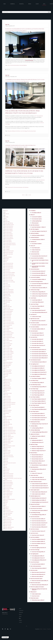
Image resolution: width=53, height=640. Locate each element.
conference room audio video (10, 275)
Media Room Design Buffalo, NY (37, 448)
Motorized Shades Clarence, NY (37, 458)
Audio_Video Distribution (9, 238)
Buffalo (6, 255)
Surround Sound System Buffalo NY (38, 564)
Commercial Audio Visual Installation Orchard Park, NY (40, 264)
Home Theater (7, 346)
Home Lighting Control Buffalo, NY (38, 368)
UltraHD (6, 516)
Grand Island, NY (33, 314)
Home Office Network (8, 340)
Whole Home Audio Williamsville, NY (38, 574)
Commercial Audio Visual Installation (37, 258)
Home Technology (8, 345)
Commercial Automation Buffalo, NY (20, 30)
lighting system (7, 390)
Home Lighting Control (9, 328)
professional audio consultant (10, 445)
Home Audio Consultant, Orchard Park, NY (39, 324)
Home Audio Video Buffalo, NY (37, 341)
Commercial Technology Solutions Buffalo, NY (40, 283)
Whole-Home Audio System (35, 582)
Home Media (7, 329)
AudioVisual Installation (34, 233)
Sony (5, 505)
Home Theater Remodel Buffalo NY (38, 407)
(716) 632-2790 (5, 614)
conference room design (9, 280)
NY (5, 414)
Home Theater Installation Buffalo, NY (38, 401)
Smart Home (7, 470)
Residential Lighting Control (35, 496)
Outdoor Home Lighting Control (10, 433)
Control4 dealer (7, 284)
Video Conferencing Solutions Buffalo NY (39, 568)
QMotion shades (7, 450)
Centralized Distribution (34, 237)
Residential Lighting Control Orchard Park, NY (40, 502)
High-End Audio (7, 308)
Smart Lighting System (8, 493)
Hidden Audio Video (8, 306)
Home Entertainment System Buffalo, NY (39, 361)
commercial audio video (9, 264)
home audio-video (8, 317)
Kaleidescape (7, 366)
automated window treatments (10, 243)
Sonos (6, 503)
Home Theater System (8, 356)
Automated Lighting (8, 241)
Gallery (37, 3)
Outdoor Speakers (8, 442)
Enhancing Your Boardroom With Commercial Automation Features (24, 29)
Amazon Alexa (7, 221)
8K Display (6, 216)
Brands (29, 3)
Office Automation (8, 416)
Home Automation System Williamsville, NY (39, 357)
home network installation (9, 332)
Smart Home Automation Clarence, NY (38, 520)
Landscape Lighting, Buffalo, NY (37, 427)
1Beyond (6, 210)
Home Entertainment (8, 325)
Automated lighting (23, 65)
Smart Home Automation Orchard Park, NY (39, 522)
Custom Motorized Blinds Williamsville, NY (39, 312)
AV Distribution (25, 187)
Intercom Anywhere (8, 363)
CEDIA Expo (7, 258)
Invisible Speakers (8, 365)
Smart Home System (8, 485)
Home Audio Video (33, 337)
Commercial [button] (12, 3)
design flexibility (7, 294)
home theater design (8, 349)
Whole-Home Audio (8, 522)
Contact (20, 622)
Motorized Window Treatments (10, 402)
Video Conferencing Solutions (35, 566)
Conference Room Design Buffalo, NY (38, 291)
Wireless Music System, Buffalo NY (38, 600)
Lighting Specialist (8, 387)
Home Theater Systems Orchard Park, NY (39, 417)
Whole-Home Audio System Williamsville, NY (40, 584)
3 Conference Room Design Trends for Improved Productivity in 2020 (24, 79)
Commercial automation (15, 65)
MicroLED (6, 394)
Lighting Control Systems (34, 434)
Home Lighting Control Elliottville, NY (38, 370)
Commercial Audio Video (9, 263)
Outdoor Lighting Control (9, 436)
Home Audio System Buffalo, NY (37, 333)
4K (5, 212)
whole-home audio (8, 524)
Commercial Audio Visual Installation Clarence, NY (40, 261)
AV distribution (7, 247)
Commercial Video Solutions (9, 274)
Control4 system (7, 286)
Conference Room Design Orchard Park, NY (39, 293)
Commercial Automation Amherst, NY (38, 271)
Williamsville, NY (33, 591)
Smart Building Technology (35, 512)
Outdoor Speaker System (34, 489)
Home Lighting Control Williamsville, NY (39, 374)
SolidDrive (6, 500)
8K (5, 215)
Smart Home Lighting (34, 545)
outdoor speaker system (9, 441)
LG (5, 377)
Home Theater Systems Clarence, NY (38, 415)
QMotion (6, 448)
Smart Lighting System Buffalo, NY (38, 555)
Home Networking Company (9, 337)
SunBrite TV (7, 507)
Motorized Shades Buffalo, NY (37, 456)
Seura (6, 465)
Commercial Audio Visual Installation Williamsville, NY (38, 267)
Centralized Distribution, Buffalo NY (38, 239)
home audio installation (9, 311)
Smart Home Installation (9, 483)
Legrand (6, 376)
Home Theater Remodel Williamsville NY (39, 409)
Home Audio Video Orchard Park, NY (38, 345)
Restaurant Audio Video (9, 455)
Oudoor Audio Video (8, 419)
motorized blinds (8, 397)
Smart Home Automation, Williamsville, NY (39, 526)
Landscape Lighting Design (36, 220)
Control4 (6, 283)
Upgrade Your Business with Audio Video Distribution (20, 145)
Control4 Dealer (33, 297)
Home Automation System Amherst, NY (39, 349)
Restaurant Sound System (9, 456)
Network (6, 408)
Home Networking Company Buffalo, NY (39, 386)
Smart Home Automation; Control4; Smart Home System (13, 479)
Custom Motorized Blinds (9, 291)
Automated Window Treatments (10, 244)
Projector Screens (8, 447)
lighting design (7, 385)
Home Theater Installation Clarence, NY (39, 403)
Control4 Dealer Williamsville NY (37, 302)
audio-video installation (9, 233)
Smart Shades (7, 496)
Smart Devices (7, 469)
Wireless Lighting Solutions (9, 527)
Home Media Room (8, 331)
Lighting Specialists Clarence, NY (37, 442)
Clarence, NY (32, 245)
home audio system (8, 314)
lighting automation (8, 379)
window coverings (8, 525)
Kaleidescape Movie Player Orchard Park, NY (40, 423)
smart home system (8, 486)
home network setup (8, 335)
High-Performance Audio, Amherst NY (38, 320)
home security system (8, 343)
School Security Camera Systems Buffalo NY (39, 510)
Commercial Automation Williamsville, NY (39, 275)
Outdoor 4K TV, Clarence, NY (37, 473)
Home (4, 3)
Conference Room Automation (35, 285)
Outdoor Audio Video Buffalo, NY (38, 477)
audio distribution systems (9, 224)
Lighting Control (7, 383)
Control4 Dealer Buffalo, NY (37, 300)
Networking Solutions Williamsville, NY (39, 469)
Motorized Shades (8, 399)
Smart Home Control (8, 480)
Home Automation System (9, 322)
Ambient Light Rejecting (9, 223)
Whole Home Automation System (36, 578)
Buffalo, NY (32, 214)
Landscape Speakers (8, 373)
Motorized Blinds (8, 396)
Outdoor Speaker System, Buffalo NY (38, 493)
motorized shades (8, 400)
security (6, 464)
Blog (44, 3)
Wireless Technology (8, 528)
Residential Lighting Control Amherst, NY (39, 498)
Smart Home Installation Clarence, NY (38, 543)
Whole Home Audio (33, 570)
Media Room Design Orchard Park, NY (38, 450)
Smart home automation (9, 476)
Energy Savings (7, 301)
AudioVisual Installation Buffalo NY (38, 235)
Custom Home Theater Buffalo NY (38, 306)
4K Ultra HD (7, 213)
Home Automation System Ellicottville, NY (39, 353)
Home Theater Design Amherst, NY (38, 390)
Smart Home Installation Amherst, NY (38, 539)
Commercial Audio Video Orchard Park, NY (39, 255)
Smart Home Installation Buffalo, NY (38, 541)
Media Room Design (8, 393)
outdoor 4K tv (7, 421)
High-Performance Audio (34, 318)
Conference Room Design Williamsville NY (22, 81)
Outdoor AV (7, 425)
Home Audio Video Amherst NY (37, 339)
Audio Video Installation (9, 230)
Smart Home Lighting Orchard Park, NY (39, 547)
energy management (8, 300)
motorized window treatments (10, 404)
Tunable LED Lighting (8, 513)
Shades (6, 467)
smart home (7, 472)
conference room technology (22, 131)
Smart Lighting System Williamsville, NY (39, 559)
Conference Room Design (9, 81)
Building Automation (8, 257)
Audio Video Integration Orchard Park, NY (39, 231)
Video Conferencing (8, 517)
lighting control (7, 382)
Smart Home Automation (9, 473)
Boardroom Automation (9, 252)
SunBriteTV (6, 508)
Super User (7, 24)
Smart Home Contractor (34, 529)
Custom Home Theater (34, 304)
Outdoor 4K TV (33, 471)
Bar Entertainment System (9, 250)
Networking (7, 413)
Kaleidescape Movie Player (35, 421)
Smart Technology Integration (10, 499)
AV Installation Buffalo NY (36, 212)
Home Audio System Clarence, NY (38, 335)
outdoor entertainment (9, 428)
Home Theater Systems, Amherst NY (38, 419)
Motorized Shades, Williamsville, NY (38, 460)
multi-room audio (8, 405)
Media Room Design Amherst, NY (38, 446)
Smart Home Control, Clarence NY (38, 535)
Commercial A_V (7, 270)
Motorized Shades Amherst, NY (37, 454)
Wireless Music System (34, 598)
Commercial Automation (9, 30)
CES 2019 (6, 260)
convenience (7, 288)
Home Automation (8, 318)
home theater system (8, 357)
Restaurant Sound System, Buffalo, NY (38, 506)
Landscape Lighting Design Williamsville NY (40, 432)
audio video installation (9, 229)
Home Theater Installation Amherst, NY (39, 399)
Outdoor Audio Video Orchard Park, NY (39, 479)
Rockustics (6, 458)
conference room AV (8, 278)
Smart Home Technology (9, 488)
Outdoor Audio (7, 422)
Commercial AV (10, 187)
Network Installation (8, 410)
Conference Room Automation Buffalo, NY (39, 287)
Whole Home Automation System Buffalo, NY (40, 580)
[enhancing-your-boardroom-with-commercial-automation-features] (25, 45)
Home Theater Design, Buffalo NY (38, 394)
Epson (6, 303)
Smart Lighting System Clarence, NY (38, 557)
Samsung (6, 461)
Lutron (6, 391)
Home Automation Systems (9, 323)
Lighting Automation (8, 380)
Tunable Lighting (7, 514)
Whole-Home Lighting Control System (37, 586)
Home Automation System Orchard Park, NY (40, 355)
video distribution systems (9, 519)
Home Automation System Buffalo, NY (38, 351)
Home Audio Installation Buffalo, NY (38, 328)
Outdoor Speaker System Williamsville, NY (39, 491)
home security (7, 342)
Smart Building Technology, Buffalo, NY (39, 514)
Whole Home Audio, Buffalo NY (37, 576)
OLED (6, 417)
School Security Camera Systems (10, 462)
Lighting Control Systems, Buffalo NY (38, 436)
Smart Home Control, (34, 533)
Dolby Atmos (7, 297)
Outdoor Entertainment (9, 427)
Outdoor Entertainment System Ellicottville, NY (40, 487)
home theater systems (8, 359)
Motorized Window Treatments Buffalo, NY (39, 465)
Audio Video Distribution (9, 226)
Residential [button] (21, 3)
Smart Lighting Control (8, 491)
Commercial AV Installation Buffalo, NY (39, 279)
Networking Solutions (34, 467)
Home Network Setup (8, 334)
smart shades (7, 497)
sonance (6, 502)
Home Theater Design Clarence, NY (38, 392)
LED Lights (6, 374)
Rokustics (6, 459)
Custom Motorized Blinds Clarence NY (38, 310)
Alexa (5, 218)
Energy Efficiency (7, 298)
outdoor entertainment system (10, 431)
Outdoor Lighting (8, 435)
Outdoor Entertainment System (10, 430)
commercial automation (26, 176)
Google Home (7, 305)
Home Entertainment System (35, 359)
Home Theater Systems (34, 411)
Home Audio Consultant (34, 322)
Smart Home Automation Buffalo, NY (38, 518)
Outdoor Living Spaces (8, 438)
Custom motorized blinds (9, 289)
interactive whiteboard (12, 131)
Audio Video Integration (34, 229)
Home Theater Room (8, 354)
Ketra (6, 368)
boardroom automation (9, 253)
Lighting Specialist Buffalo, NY (37, 440)
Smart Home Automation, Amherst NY (38, 524)
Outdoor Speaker (8, 439)
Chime (6, 261)
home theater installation (9, 351)
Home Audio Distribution (9, 309)
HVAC (9, 65)
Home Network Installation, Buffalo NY (39, 378)
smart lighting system (8, 494)
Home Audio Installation (34, 326)
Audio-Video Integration (9, 236)
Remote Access (7, 453)
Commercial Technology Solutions (36, 281)
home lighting (7, 326)
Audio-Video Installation (9, 235)
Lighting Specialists (8, 388)
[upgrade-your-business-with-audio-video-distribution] (25, 158)
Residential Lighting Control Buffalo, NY (39, 500)
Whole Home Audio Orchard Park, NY (38, 572)
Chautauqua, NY (33, 241)
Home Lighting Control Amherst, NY (38, 366)
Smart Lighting (7, 490)
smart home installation (9, 482)
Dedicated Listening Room (9, 292)
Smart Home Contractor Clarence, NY (38, 531)
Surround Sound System (9, 511)
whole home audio (8, 520)
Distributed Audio (8, 295)
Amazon (6, 219)
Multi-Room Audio (8, 407)
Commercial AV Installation (37, 216)
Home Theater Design (8, 348)
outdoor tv (6, 444)
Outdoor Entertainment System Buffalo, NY (39, 483)
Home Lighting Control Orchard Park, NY (39, 372)
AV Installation (7, 249)
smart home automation (9, 475)
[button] (26, 626)
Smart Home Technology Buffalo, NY (38, 551)
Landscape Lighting (8, 370)
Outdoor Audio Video (8, 424)
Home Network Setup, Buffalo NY (38, 382)
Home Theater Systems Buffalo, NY (38, 413)
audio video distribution (40, 179)
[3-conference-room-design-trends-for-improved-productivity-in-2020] (25, 95)
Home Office (7, 339)
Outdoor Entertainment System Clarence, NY (40, 485)
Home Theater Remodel (34, 405)
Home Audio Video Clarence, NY (37, 343)
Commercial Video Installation (10, 272)
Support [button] (20, 620)
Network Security (8, 411)
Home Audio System (8, 312)
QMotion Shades (7, 452)
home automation (8, 320)
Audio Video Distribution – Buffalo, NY (38, 227)
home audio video (8, 315)
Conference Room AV (8, 277)
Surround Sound (8, 510)
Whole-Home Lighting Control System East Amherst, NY (39, 589)
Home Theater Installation (9, 352)
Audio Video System (8, 232)
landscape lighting (8, 371)
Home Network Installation (37, 243)
